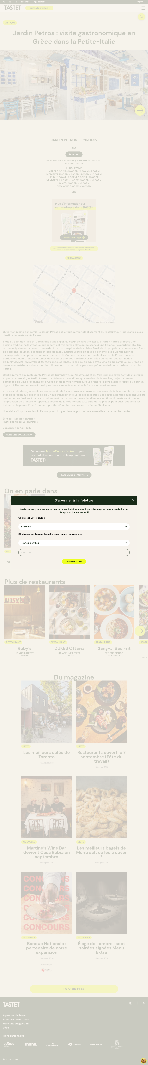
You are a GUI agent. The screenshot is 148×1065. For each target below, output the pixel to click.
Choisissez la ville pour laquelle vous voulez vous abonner (50, 534)
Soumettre (74, 561)
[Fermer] (133, 500)
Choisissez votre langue (31, 518)
